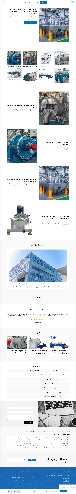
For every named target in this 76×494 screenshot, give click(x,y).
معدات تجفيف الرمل (29, 437)
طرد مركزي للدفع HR (30, 83)
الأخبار (30, 2)
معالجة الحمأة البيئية (37, 447)
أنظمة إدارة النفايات (21, 437)
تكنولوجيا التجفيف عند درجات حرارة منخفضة (50, 447)
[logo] (72, 2)
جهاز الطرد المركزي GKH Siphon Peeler (14, 66)
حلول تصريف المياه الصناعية (21, 439)
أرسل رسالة (29, 422)
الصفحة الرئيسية (43, 2)
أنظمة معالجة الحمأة (38, 437)
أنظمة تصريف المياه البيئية (55, 443)
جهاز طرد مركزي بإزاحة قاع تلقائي (17, 477)
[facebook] (20, 491)
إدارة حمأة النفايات (13, 443)
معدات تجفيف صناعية (52, 441)
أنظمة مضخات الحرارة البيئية (16, 445)
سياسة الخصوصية (28, 491)
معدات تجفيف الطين (35, 445)
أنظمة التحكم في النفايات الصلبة (63, 441)
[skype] (9, 491)
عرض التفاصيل (62, 58)
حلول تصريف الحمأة (44, 445)
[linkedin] (17, 491)
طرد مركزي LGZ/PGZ (61, 66)
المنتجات (34, 2)
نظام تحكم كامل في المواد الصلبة (43, 443)
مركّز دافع (21, 475)
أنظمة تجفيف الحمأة (26, 445)
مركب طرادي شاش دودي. (18, 483)
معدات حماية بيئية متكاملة (32, 439)
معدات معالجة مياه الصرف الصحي (41, 441)
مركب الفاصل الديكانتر (19, 482)
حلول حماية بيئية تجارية (64, 445)
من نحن (38, 2)
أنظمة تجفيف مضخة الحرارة (63, 439)
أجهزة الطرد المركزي (61, 83)
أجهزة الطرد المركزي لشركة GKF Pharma (30, 66)
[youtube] (15, 491)
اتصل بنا (26, 2)
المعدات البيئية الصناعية (42, 439)
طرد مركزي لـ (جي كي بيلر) (45, 66)
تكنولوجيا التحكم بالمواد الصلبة (52, 439)
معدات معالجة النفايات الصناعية (54, 445)
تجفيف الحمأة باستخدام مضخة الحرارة (26, 447)
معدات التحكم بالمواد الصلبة (18, 441)
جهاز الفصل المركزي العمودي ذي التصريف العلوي (15, 478)
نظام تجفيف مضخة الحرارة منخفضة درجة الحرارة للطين (27, 443)
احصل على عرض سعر (30, 22)
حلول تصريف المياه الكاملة (29, 441)
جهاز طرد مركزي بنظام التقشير (18, 480)
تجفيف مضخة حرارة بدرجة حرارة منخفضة (61, 437)
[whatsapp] (12, 491)
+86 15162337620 (66, 478)
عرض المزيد (66, 355)
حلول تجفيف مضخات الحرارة (63, 447)
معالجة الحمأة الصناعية (64, 443)
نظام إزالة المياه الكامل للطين (14, 79)
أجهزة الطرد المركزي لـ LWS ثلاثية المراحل (46, 83)
